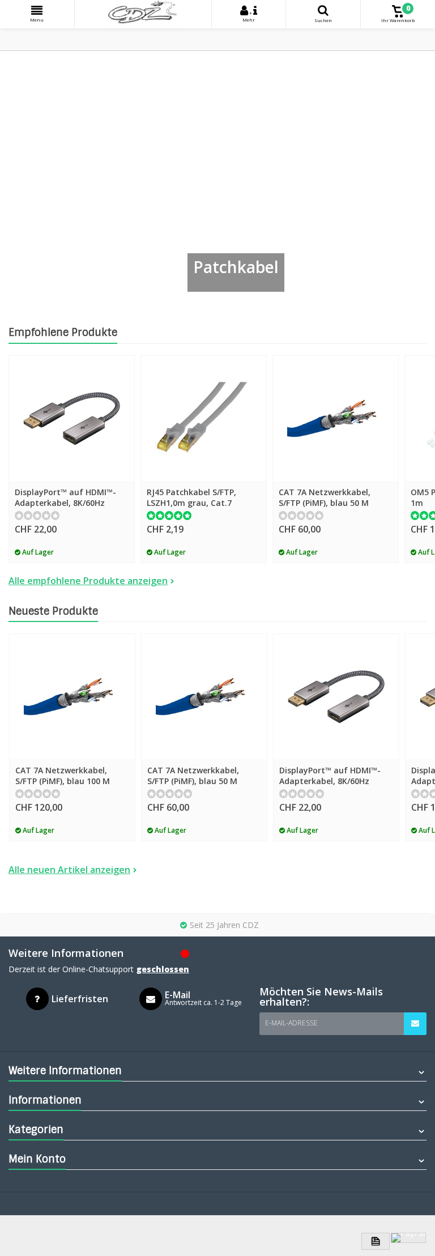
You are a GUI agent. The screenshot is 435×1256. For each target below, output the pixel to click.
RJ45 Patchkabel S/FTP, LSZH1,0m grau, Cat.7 (191, 497)
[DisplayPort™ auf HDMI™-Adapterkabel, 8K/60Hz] (71, 418)
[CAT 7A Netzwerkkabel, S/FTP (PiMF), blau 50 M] (335, 418)
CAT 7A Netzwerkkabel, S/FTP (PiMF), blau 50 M (324, 497)
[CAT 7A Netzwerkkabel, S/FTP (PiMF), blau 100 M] (72, 696)
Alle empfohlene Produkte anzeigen (88, 580)
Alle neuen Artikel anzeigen (69, 869)
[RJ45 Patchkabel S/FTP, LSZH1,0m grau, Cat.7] (203, 418)
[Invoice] (375, 1241)
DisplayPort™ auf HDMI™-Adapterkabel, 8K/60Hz (65, 497)
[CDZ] (143, 14)
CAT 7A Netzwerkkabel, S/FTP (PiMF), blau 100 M (62, 775)
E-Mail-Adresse (291, 1023)
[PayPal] (408, 1238)
